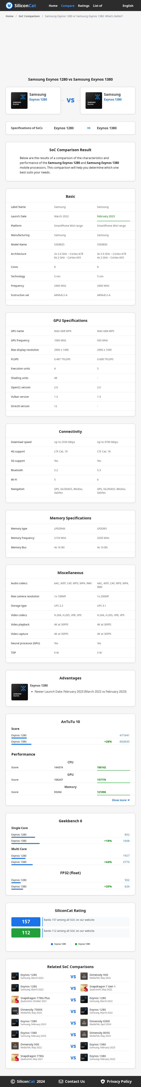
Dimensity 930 (99, 975)
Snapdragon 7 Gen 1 (103, 986)
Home (53, 6)
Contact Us (75, 1081)
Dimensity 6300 (100, 1021)
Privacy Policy (119, 1081)
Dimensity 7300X (31, 1009)
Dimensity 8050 (100, 1033)
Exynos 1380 (113, 99)
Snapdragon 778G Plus (35, 998)
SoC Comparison (29, 16)
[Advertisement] (70, 46)
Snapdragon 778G (32, 1056)
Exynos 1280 (38, 99)
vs (73, 976)
